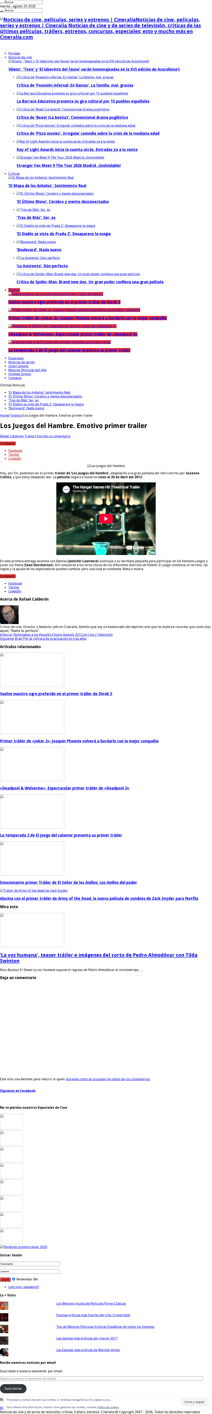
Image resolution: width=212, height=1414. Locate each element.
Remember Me (27, 1279)
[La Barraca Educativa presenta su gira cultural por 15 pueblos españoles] (72, 93)
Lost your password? (23, 1287)
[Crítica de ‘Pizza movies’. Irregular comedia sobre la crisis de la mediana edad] (76, 126)
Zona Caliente (18, 366)
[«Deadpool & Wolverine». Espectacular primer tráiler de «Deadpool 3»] (62, 326)
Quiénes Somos (19, 374)
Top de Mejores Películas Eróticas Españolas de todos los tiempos (105, 1327)
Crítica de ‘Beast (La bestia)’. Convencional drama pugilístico (72, 117)
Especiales (16, 358)
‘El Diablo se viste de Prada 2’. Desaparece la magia (64, 234)
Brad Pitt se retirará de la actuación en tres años (43, 639)
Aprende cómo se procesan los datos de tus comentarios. (108, 1079)
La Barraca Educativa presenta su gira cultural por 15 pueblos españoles (83, 101)
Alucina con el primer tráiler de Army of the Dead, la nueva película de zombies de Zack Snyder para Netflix (99, 898)
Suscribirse (13, 1389)
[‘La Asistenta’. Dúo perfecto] (38, 258)
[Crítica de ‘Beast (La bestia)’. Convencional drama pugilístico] (63, 109)
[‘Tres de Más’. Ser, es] (33, 210)
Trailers (14, 290)
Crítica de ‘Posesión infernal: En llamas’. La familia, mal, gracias (75, 85)
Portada (14, 53)
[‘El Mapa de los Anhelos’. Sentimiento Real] (41, 178)
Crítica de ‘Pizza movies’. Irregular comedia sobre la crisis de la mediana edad (88, 133)
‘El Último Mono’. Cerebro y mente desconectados (63, 202)
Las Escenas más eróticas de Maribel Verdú (88, 1350)
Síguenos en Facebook (17, 1091)
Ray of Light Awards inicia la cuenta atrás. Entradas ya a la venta (77, 149)
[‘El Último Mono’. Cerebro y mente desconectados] (55, 194)
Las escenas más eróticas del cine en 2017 (87, 1338)
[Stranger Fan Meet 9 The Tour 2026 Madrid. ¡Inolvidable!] (60, 157)
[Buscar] (1, 3)
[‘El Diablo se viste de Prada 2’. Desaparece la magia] (56, 226)
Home (4, 415)
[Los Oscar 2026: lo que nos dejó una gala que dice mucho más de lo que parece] (11, 1210)
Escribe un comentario (53, 436)
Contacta (14, 378)
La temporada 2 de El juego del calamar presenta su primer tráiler (69, 350)
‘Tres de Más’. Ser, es (36, 217)
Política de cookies (108, 1407)
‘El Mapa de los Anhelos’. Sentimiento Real (47, 186)
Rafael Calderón (12, 436)
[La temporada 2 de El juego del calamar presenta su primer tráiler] (59, 342)
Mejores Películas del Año (27, 370)
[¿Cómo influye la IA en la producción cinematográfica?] (11, 1145)
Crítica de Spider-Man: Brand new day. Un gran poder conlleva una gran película (90, 282)
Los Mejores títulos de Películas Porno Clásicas (91, 1304)
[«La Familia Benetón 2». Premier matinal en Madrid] (11, 1177)
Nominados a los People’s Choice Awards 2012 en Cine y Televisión (56, 635)
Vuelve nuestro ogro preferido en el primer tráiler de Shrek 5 (64, 302)
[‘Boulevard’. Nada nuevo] (36, 242)
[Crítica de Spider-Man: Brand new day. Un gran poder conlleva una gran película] (78, 274)
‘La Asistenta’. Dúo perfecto (42, 266)
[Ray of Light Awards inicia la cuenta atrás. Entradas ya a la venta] (66, 142)
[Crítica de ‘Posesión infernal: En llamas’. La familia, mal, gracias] (65, 77)
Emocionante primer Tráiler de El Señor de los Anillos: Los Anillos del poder (68, 882)
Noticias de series (21, 362)
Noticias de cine (20, 57)
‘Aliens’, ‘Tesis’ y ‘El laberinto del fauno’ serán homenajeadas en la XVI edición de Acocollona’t (94, 69)
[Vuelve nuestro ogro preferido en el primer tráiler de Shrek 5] (55, 294)
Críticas (14, 174)
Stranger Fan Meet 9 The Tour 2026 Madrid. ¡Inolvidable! (69, 165)
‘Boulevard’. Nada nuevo (39, 250)
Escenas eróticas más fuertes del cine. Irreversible (93, 1315)
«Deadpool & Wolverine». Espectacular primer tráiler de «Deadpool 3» (72, 334)
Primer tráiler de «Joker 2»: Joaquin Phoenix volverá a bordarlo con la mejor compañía (87, 318)
